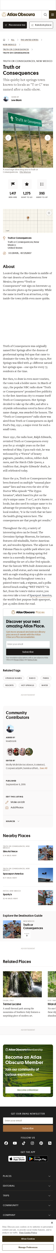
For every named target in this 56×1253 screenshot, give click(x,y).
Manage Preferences (28, 1247)
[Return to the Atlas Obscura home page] (19, 14)
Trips (6, 1195)
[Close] (52, 1222)
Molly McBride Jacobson (19, 764)
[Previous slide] (8, 138)
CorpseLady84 (14, 768)
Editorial (9, 1186)
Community (11, 1205)
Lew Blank (16, 100)
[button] (13, 184)
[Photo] (45, 852)
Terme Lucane (12, 1004)
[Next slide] (48, 138)
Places (7, 1176)
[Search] (45, 14)
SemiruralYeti (30, 768)
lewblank (11, 741)
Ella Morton (25, 172)
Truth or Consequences (33, 926)
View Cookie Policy (28, 1233)
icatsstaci (39, 764)
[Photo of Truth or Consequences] (12, 929)
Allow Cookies (28, 1239)
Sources (10, 821)
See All (43, 768)
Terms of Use (32, 660)
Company (9, 1215)
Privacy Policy (19, 660)
